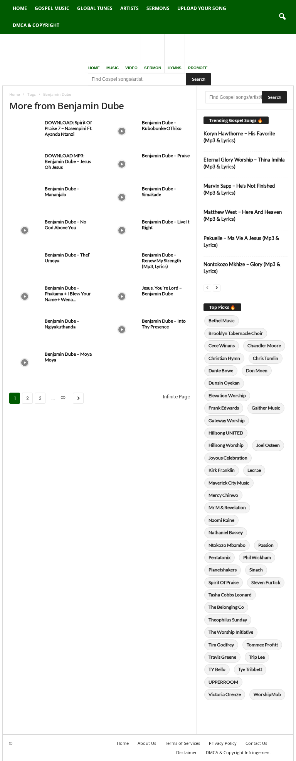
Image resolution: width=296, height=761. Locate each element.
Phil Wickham (257, 557)
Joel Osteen (268, 445)
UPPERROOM (223, 682)
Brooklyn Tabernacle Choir (236, 333)
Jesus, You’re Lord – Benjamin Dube (162, 290)
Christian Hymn (224, 358)
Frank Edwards (224, 408)
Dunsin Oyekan (224, 383)
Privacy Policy (223, 743)
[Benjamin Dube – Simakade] (121, 197)
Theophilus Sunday (228, 620)
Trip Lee (257, 657)
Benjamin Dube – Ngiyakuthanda (62, 324)
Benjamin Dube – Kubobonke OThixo (162, 125)
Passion (266, 545)
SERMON (152, 68)
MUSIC (112, 68)
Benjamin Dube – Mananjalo (62, 191)
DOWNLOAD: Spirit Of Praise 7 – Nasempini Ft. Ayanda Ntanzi (68, 128)
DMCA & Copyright (36, 25)
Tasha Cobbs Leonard (230, 595)
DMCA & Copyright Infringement (238, 752)
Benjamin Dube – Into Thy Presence (164, 324)
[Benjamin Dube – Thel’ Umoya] (24, 263)
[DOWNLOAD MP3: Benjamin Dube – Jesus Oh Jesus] (24, 164)
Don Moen (256, 370)
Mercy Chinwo (223, 495)
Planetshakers (223, 570)
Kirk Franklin (222, 470)
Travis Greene (222, 657)
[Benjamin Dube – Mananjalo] (24, 197)
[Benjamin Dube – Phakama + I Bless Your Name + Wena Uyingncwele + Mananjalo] (24, 296)
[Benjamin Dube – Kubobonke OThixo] (121, 131)
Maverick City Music (229, 483)
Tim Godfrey (221, 645)
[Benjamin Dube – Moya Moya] (24, 362)
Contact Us (256, 743)
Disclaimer (186, 752)
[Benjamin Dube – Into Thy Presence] (121, 329)
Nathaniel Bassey (226, 532)
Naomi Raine (221, 520)
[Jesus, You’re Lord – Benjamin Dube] (121, 296)
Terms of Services (182, 743)
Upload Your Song (201, 8)
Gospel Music (52, 8)
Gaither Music (266, 408)
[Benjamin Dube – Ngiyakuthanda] (24, 329)
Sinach (256, 570)
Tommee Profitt (262, 645)
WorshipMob (267, 694)
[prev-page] (207, 287)
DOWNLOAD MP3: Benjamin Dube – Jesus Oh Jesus (68, 161)
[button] (282, 16)
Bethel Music (222, 320)
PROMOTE (198, 68)
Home (20, 8)
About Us (147, 743)
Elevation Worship (227, 395)
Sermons (158, 8)
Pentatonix (219, 557)
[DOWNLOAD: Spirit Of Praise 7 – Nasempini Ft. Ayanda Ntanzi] (24, 131)
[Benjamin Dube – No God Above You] (24, 230)
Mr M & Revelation (227, 507)
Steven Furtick (265, 582)
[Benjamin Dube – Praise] (121, 164)
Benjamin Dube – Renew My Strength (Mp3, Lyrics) (161, 260)
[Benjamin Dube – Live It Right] (121, 230)
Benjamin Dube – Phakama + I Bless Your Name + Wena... (68, 293)
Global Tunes (95, 8)
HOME (94, 68)
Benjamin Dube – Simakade (159, 191)
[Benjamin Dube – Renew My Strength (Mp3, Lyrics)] (121, 263)
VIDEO (131, 68)
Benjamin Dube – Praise (166, 155)
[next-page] (216, 287)
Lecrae (254, 470)
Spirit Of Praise (224, 582)
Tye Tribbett (250, 669)
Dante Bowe (221, 370)
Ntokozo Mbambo (227, 545)
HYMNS (175, 68)
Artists (129, 8)
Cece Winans (222, 345)
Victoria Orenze (225, 694)
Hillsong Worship (226, 445)
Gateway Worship (227, 420)
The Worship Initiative (231, 632)
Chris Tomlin (265, 358)
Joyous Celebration (228, 458)
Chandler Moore (264, 345)
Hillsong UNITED (226, 433)
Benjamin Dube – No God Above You (65, 224)
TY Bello (217, 669)
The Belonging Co (226, 607)
